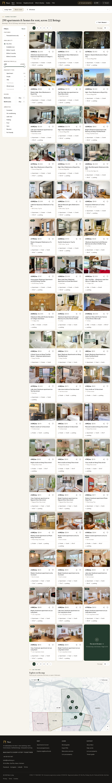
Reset (23, 29)
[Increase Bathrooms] (23, 101)
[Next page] (50, 28)
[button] (75, 717)
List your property (86, 3)
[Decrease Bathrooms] (16, 101)
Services (19, 3)
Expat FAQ (65, 748)
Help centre (90, 748)
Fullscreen (105, 680)
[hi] (24, 66)
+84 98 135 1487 (8, 756)
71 (72, 701)
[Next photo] (53, 40)
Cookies (15, 778)
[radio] (14, 43)
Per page (99, 28)
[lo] (5, 66)
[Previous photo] (31, 40)
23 (68, 697)
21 (76, 707)
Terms (10, 778)
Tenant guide (90, 754)
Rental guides (66, 745)
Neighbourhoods (28, 3)
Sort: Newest (102, 22)
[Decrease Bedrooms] (16, 97)
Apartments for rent (43, 745)
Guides (48, 3)
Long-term (7, 9)
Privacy (5, 778)
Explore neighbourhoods (44, 751)
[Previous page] (30, 28)
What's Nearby (39, 3)
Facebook (6, 767)
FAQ (53, 3)
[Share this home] (49, 51)
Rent (13, 3)
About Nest (90, 745)
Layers (36, 679)
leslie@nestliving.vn (8, 760)
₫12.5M (58, 708)
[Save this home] (53, 51)
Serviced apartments (43, 748)
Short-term (18, 9)
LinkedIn (20, 767)
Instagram (13, 767)
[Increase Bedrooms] (23, 97)
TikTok (26, 767)
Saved (107, 3)
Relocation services (67, 751)
